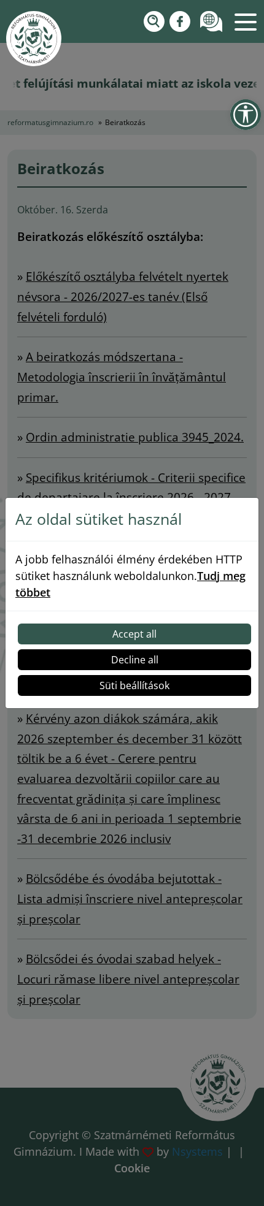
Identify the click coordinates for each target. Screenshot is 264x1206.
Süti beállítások (134, 685)
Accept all (134, 634)
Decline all (134, 659)
